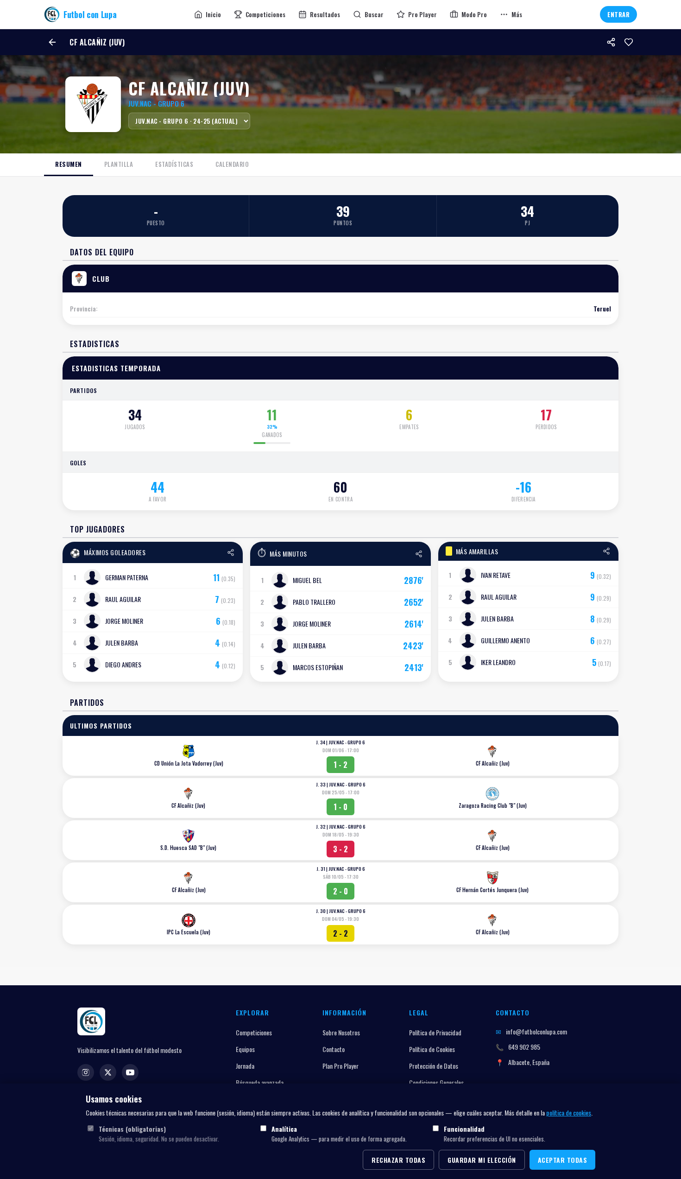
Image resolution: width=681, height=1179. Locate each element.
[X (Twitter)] (108, 1072)
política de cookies (568, 1112)
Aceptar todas (562, 1160)
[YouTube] (130, 1072)
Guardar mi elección (482, 1160)
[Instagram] (85, 1072)
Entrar (618, 14)
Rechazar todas (398, 1160)
